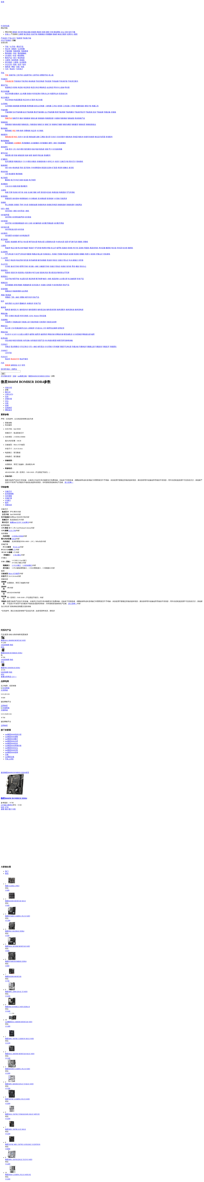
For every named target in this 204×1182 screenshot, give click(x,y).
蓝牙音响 (27, 168)
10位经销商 (5, 645)
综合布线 (8, 340)
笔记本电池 (9, 100)
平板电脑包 (69, 112)
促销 (6, 405)
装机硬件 (4, 147)
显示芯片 (72, 161)
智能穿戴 (16, 51)
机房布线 (4, 338)
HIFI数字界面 (59, 223)
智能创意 (82, 124)
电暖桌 (34, 254)
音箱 (15, 155)
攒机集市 (8, 410)
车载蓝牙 (105, 347)
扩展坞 (32, 100)
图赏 (76, 34)
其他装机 (79, 161)
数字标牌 (39, 279)
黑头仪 (65, 260)
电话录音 (26, 87)
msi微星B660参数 (11, 737)
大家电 (7, 60)
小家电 (15, 62)
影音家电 (4, 196)
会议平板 (8, 279)
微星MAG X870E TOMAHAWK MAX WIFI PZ (22, 1114)
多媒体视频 (16, 291)
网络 (13, 67)
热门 (6, 871)
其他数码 (4, 184)
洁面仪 (60, 260)
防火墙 (7, 328)
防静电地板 (68, 340)
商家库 (39, 32)
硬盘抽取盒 (68, 334)
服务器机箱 (70, 309)
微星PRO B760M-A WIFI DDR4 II (17, 1007)
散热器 (41, 149)
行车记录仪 (24, 347)
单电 (18, 131)
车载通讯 (113, 347)
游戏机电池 (42, 205)
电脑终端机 (80, 106)
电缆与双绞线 (17, 340)
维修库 (55, 34)
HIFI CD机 (28, 223)
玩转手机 (34, 34)
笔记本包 (26, 100)
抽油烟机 (14, 242)
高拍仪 (57, 266)
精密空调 (60, 340)
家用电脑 (23, 106)
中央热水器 (60, 242)
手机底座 (48, 81)
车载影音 (98, 347)
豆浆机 (81, 248)
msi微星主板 (22, 376)
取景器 (102, 137)
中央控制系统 (57, 285)
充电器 (75, 137)
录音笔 (60, 168)
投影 (15, 64)
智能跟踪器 (49, 118)
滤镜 (38, 137)
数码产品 (8, 58)
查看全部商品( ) (9, 677)
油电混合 (14, 365)
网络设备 (4, 313)
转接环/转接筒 (89, 137)
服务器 (7, 67)
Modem (36, 316)
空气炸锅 (37, 248)
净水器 (119, 248)
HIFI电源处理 (24, 235)
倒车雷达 (40, 347)
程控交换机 (24, 316)
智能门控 (48, 124)
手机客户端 (27, 38)
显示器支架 (52, 272)
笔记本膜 (39, 100)
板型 (6, 502)
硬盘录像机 (18, 285)
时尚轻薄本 (36, 93)
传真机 (63, 266)
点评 (9, 394)
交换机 (11, 316)
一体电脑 (48, 106)
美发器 (49, 260)
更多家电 (106, 254)
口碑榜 (20, 34)
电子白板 (35, 272)
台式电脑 (21, 49)
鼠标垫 (35, 155)
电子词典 (19, 180)
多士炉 (53, 248)
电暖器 (28, 254)
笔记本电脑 (5, 91)
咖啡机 (130, 248)
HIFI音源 (4, 221)
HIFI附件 (4, 233)
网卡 (6, 316)
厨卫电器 (8, 62)
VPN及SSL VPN (40, 328)
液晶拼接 (55, 279)
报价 (6, 809)
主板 (6, 149)
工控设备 (66, 106)
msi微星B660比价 (11, 743)
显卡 (10, 149)
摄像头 (65, 168)
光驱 (46, 149)
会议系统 (24, 291)
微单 (21, 131)
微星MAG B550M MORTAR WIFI (17, 946)
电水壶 (113, 248)
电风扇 (65, 254)
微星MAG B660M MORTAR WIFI (13, 640)
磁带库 (37, 334)
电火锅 (20, 248)
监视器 (48, 285)
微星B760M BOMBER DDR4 (15, 961)
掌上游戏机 (9, 205)
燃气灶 (20, 242)
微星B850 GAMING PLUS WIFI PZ (18, 1175)
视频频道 (41, 34)
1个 (14, 550)
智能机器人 (25, 124)
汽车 (6, 69)
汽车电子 (19, 69)
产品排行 (4, 38)
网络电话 (42, 87)
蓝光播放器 (42, 198)
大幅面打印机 (44, 266)
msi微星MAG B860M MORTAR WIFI (18, 1022)
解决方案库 (62, 34)
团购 (29, 32)
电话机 (20, 87)
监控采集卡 (36, 285)
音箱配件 (47, 155)
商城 (25, 32)
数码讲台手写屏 (63, 272)
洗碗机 (79, 242)
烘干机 (20, 192)
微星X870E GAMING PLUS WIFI (17, 1099)
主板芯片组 (64, 161)
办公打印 (8, 64)
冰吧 (38, 192)
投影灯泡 (14, 272)
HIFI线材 (15, 235)
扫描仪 (52, 266)
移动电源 (21, 58)
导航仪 (7, 347)
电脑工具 (95, 106)
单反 (15, 53)
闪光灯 (53, 137)
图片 (7, 392)
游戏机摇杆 (70, 205)
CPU (14, 149)
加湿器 (71, 254)
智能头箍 (34, 118)
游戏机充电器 (52, 205)
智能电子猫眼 (57, 124)
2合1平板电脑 (49, 112)
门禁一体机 (15, 297)
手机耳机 (24, 81)
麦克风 (71, 168)
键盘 (30, 155)
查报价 (14, 32)
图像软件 (23, 303)
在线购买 (8, 408)
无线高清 (63, 198)
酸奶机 (108, 248)
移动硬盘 (11, 174)
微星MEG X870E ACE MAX (15, 1129)
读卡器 (25, 137)
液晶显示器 (9, 155)
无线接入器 (25, 322)
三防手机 (19, 75)
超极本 (14, 49)
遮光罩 (48, 137)
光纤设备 (26, 340)
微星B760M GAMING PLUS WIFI (17, 916)
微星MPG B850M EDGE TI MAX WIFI (19, 1084)
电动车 (12, 69)
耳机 (21, 168)
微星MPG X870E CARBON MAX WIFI (19, 1039)
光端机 (43, 285)
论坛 (62, 32)
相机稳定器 (9, 137)
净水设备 (102, 248)
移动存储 (4, 171)
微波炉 (31, 248)
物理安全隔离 (52, 328)
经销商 (33, 32)
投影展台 (21, 272)
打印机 (7, 266)
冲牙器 (80, 260)
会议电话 (50, 87)
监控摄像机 (9, 285)
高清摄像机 (26, 143)
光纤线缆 (33, 340)
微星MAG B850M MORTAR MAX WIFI (19, 1054)
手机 (6, 46)
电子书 (13, 180)
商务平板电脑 (60, 112)
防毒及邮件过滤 (21, 328)
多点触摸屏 (72, 279)
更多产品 (80, 279)
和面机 (86, 248)
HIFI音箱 (27, 217)
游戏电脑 (15, 106)
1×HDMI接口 (27, 565)
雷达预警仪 (15, 347)
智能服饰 (41, 118)
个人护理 (4, 258)
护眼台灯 (99, 254)
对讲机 (14, 87)
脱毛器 (25, 260)
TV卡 (25, 161)
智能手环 (15, 118)
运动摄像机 (35, 143)
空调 (10, 192)
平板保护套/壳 (79, 112)
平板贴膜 (99, 112)
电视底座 (62, 192)
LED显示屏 (63, 279)
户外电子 (4, 350)
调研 (47, 32)
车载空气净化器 (65, 347)
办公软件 (15, 303)
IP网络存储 (59, 334)
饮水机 (125, 248)
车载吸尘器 (90, 347)
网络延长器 (86, 334)
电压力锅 (14, 248)
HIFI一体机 (5, 209)
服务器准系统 (51, 309)
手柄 (21, 205)
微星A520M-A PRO (12, 886)
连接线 (113, 112)
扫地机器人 (47, 254)
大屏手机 (35, 75)
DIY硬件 (8, 55)
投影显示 (4, 270)
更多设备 (42, 316)
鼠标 (26, 155)
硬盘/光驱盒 (31, 161)
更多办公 (82, 266)
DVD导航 (48, 347)
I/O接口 (8, 500)
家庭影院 (8, 198)
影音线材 (50, 198)
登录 (2, 2)
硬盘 (22, 149)
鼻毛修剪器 (33, 260)
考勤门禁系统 (6, 295)
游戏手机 (12, 75)
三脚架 (42, 137)
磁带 (93, 334)
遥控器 (43, 192)
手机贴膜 (55, 81)
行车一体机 (32, 347)
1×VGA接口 (16, 565)
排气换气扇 (72, 242)
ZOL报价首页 (6, 376)
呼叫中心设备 (59, 87)
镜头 (15, 137)
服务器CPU (15, 309)
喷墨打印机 (24, 266)
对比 (2, 647)
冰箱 (25, 192)
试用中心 (70, 34)
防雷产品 (40, 340)
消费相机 (27, 131)
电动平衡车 (24, 359)
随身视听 (4, 165)
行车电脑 (55, 347)
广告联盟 (18, 38)
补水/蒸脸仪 (73, 260)
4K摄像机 (17, 143)
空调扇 (59, 254)
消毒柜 (85, 242)
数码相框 (19, 174)
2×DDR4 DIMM (17, 536)
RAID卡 (8, 334)
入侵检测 (30, 328)
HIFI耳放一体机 (23, 211)
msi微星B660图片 (11, 739)
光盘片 (57, 161)
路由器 (17, 316)
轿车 (23, 365)
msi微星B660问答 (11, 750)
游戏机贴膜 (33, 205)
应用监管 (60, 328)
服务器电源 (79, 309)
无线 (18, 67)
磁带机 (32, 334)
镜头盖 (97, 137)
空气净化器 (9, 254)
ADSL (31, 316)
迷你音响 (15, 198)
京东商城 (4, 690)
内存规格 (8, 496)
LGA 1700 (12, 530)
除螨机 (82, 254)
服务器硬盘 (32, 309)
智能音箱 (33, 124)
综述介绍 (8, 387)
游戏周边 (78, 205)
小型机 (72, 106)
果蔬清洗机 (94, 248)
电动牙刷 (19, 260)
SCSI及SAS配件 (23, 334)
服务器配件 (61, 309)
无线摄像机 (61, 143)
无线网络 (4, 320)
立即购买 (4, 705)
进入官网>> (69, 482)
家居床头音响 (46, 168)
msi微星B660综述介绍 (13, 734)
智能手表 (8, 118)
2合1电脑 (23, 93)
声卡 (50, 149)
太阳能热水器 (50, 242)
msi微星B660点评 (11, 741)
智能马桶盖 (66, 124)
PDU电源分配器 (51, 340)
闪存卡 (20, 137)
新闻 (43, 32)
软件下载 (71, 32)
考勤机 (7, 297)
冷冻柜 (30, 192)
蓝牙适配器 (9, 161)
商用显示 (4, 276)
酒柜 (35, 192)
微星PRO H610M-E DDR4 (14, 931)
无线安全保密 (51, 322)
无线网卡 (8, 322)
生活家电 (23, 62)
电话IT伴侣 (35, 87)
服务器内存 (24, 309)
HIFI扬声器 (5, 215)
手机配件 (4, 79)
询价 (11, 645)
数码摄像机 (22, 53)
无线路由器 (16, 322)
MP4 (10, 168)
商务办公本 (45, 93)
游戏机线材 (61, 205)
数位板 (40, 155)
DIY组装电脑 (57, 149)
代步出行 (4, 357)
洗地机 (54, 254)
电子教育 (4, 178)
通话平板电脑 (39, 112)
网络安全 (4, 326)
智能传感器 (16, 124)
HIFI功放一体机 (11, 211)
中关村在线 (5, 26)
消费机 (22, 297)
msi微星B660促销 (11, 752)
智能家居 (24, 51)
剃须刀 (7, 260)
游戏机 (22, 60)
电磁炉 (25, 248)
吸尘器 (39, 254)
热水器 (25, 242)
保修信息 (8, 505)
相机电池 (68, 137)
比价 (6, 396)
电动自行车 (15, 359)
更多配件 (109, 137)
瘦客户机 (88, 106)
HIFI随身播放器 (18, 223)
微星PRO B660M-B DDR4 (10, 668)
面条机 (64, 248)
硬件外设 (4, 153)
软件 (24, 64)
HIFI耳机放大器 (11, 229)
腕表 (21, 118)
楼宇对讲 (28, 297)
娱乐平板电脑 (28, 112)
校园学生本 (54, 93)
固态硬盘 (27, 149)
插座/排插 (16, 186)
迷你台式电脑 (39, 106)
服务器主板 (41, 309)
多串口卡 (50, 161)
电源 (37, 149)
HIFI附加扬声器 (18, 217)
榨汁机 (75, 248)
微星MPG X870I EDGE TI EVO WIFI (18, 1159)
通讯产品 (20, 46)
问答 (66, 32)
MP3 (14, 58)
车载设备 (107, 112)
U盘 (6, 174)
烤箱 (49, 248)
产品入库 (11, 38)
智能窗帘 (74, 124)
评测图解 (48, 34)
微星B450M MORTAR (13, 976)
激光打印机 (15, 266)
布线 (22, 67)
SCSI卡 (14, 334)
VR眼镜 (57, 118)
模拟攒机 (57, 32)
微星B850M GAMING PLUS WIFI (17, 1069)
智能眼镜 (26, 118)
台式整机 (4, 104)
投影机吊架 (44, 272)
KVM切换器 (77, 334)
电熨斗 (87, 254)
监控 (19, 64)
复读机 (25, 180)
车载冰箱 (75, 347)
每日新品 (27, 34)
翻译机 (7, 180)
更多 (7, 34)
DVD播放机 (32, 198)
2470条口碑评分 (7, 805)
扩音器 (54, 168)
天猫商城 (4, 710)
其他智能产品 (80, 118)
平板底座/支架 (90, 112)
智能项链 (63, 118)
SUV (19, 365)
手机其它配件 (73, 81)
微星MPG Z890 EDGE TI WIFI (16, 992)
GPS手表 (8, 353)
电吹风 (13, 260)
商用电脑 (30, 106)
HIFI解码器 (37, 223)
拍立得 (33, 131)
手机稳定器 (9, 81)
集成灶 (7, 242)
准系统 (59, 106)
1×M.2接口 (17, 555)
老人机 (51, 75)
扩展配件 (4, 159)
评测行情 (8, 399)
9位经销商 (4, 672)
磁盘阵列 (44, 334)
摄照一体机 (52, 143)
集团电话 (8, 87)
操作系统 (8, 303)
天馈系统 (42, 322)
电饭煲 (7, 248)
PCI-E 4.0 (16, 547)
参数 (2, 809)
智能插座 (8, 124)
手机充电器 (40, 81)
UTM (12, 328)
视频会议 (8, 291)
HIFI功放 (20, 229)
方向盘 (25, 205)
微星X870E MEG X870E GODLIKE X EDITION (22, 1144)
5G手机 (12, 46)
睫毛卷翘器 (42, 260)
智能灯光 (40, 124)
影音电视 (14, 60)
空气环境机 (70, 192)
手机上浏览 (9, 759)
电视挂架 (55, 192)
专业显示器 (24, 279)
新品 (8, 369)
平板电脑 (8, 51)
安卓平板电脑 (17, 112)
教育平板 (15, 279)
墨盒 (73, 266)
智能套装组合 (91, 124)
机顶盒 (48, 192)
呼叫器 (67, 87)
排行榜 (20, 32)
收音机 (93, 254)
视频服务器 (27, 285)
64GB (14, 539)
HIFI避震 (8, 235)
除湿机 (76, 254)
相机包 (80, 137)
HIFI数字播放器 (47, 223)
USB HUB (9, 186)
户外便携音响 (36, 168)
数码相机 (8, 53)
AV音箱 (57, 198)
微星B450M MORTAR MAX (15, 901)
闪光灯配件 (61, 137)
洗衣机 (15, 192)
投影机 (7, 272)
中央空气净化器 (20, 254)
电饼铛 (44, 248)
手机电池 (17, 81)
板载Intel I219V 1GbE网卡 (19, 522)
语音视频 (4, 289)
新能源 (7, 365)
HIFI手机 (8, 223)
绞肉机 (70, 248)
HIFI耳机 (8, 217)
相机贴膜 (32, 137)
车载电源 (82, 347)
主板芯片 (8, 491)
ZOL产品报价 (6, 40)
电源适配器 (18, 100)
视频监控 (4, 283)
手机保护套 (63, 81)
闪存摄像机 (44, 143)
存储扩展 (8, 498)
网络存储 (4, 332)
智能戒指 (70, 118)
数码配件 (24, 186)
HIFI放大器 (5, 227)
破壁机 (59, 248)
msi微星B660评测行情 (13, 746)
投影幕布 (28, 272)
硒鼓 (77, 266)
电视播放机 (24, 198)
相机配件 (4, 134)
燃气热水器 (33, 242)
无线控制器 (34, 322)
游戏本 (29, 93)
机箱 (33, 149)
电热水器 (41, 242)
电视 (6, 192)
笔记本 (7, 49)
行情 (51, 32)
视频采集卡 (18, 161)
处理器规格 (9, 494)
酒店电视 (31, 279)
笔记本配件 (5, 97)
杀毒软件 (30, 303)
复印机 (68, 266)
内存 (18, 149)
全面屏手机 (27, 75)
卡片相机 (40, 131)
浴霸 (66, 242)
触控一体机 (47, 279)
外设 (14, 55)
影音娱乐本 (63, 93)
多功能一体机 (33, 266)
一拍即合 (13, 369)
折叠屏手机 (44, 75)
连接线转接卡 (42, 161)
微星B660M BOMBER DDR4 (39, 376)
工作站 (54, 106)
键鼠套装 (21, 155)
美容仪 (54, 260)
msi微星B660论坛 (11, 748)
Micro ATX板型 (14, 573)
